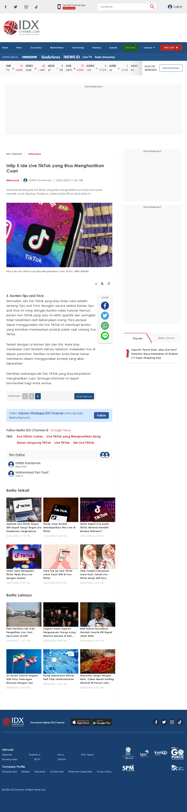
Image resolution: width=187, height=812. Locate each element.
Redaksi (26, 771)
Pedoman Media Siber (80, 771)
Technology (78, 47)
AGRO (89, 66)
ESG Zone (130, 47)
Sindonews (34, 754)
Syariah (113, 47)
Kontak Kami (57, 771)
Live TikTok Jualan (30, 436)
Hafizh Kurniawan (40, 180)
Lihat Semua (84, 396)
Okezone (7, 754)
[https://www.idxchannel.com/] (20, 28)
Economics (36, 47)
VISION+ (62, 759)
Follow (101, 415)
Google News (60, 430)
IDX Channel (14, 153)
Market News (57, 47)
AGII (66, 66)
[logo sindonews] (51, 57)
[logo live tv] (87, 57)
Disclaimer (40, 771)
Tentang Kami (9, 771)
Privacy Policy (104, 771)
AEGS (49, 66)
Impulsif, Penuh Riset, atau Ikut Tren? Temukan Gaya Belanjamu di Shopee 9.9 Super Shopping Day (154, 353)
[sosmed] (105, 306)
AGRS (111, 66)
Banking (97, 47)
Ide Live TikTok (83, 442)
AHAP (132, 66)
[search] (152, 6)
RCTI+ (37, 759)
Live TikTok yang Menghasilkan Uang (74, 436)
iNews (60, 754)
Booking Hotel (9, 759)
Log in (178, 6)
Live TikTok (62, 442)
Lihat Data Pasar (171, 68)
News (19, 47)
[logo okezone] (29, 57)
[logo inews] (72, 56)
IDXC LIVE (169, 47)
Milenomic (34, 153)
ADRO (27, 66)
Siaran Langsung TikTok (34, 442)
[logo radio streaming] (105, 57)
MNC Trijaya (87, 754)
